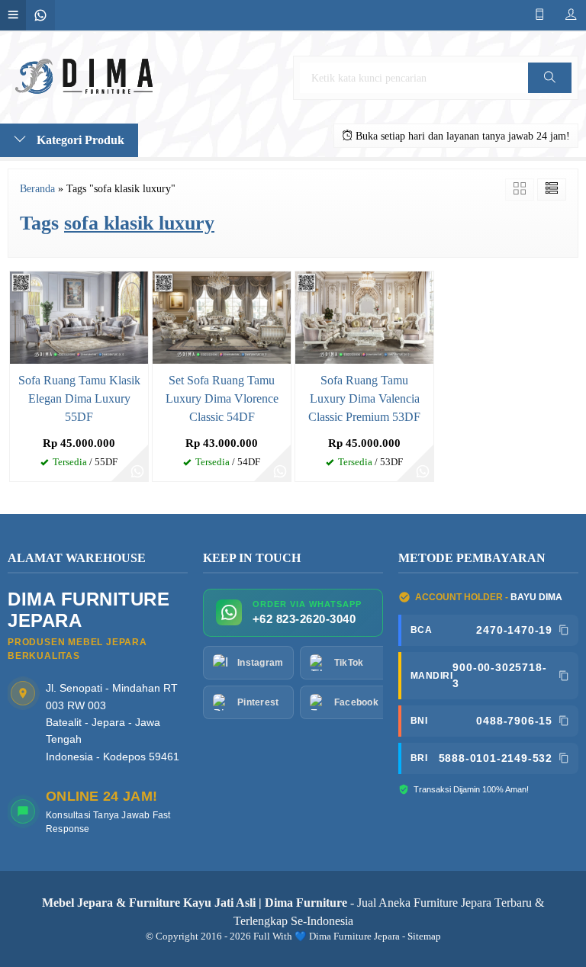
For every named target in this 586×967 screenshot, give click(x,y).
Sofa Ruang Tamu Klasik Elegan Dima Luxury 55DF (79, 398)
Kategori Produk (79, 139)
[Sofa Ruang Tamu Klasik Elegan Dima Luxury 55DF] (79, 316)
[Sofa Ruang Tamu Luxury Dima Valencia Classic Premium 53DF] (364, 316)
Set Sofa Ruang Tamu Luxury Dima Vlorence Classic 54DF (222, 398)
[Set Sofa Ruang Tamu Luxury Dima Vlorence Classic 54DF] (222, 316)
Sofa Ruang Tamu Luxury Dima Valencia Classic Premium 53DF (364, 398)
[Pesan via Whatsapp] (137, 470)
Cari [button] (550, 92)
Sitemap (424, 936)
